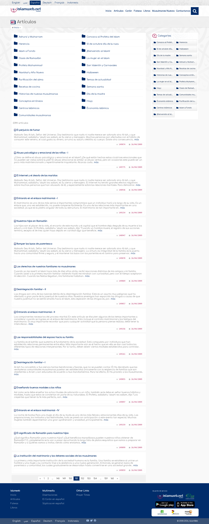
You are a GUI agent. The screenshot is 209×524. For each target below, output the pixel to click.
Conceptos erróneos (31, 101)
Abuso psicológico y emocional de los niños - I (42, 153)
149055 (122, 379)
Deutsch (47, 3)
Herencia (24, 44)
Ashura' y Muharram (31, 37)
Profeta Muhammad (30, 65)
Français (59, 3)
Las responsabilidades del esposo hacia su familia (44, 337)
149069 (122, 281)
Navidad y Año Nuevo (31, 72)
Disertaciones (49, 495)
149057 (122, 304)
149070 (122, 258)
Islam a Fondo (27, 51)
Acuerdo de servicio (160, 491)
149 (64, 478)
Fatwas (138, 11)
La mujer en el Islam (98, 58)
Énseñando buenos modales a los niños (38, 387)
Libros (146, 11)
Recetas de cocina (29, 87)
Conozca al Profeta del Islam (103, 37)
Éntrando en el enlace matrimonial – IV (37, 410)
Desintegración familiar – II (31, 289)
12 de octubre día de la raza (103, 44)
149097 (122, 402)
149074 (122, 144)
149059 (122, 470)
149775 (122, 167)
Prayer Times (83, 495)
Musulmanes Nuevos (163, 11)
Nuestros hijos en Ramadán (31, 221)
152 (82, 478)
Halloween (93, 72)
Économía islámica (98, 108)
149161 (122, 354)
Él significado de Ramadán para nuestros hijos (42, 433)
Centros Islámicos (29, 108)
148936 (122, 190)
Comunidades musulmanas (35, 115)
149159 (122, 425)
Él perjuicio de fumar (28, 130)
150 (70, 478)
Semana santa (95, 87)
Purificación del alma (31, 79)
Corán (128, 11)
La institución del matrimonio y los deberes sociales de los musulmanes (56, 456)
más (136, 139)
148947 (122, 235)
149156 (122, 329)
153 (88, 478)
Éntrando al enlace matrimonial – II (35, 312)
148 (58, 478)
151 (76, 478)
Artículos (118, 11)
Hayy (90, 101)
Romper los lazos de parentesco (34, 244)
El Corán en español (53, 499)
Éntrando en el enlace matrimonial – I (37, 198)
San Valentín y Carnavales (102, 65)
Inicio (109, 11)
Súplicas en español (53, 503)
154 (95, 478)
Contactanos (183, 11)
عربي (25, 3)
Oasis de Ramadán (30, 58)
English (16, 3)
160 (112, 478)
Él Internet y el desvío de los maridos (36, 175)
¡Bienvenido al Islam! (98, 51)
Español (35, 3)
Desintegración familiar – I (30, 362)
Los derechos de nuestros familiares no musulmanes (45, 266)
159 (106, 478)
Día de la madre (96, 94)
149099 (122, 447)
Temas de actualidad (99, 79)
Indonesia (72, 3)
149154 (122, 213)
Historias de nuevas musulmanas (38, 94)
